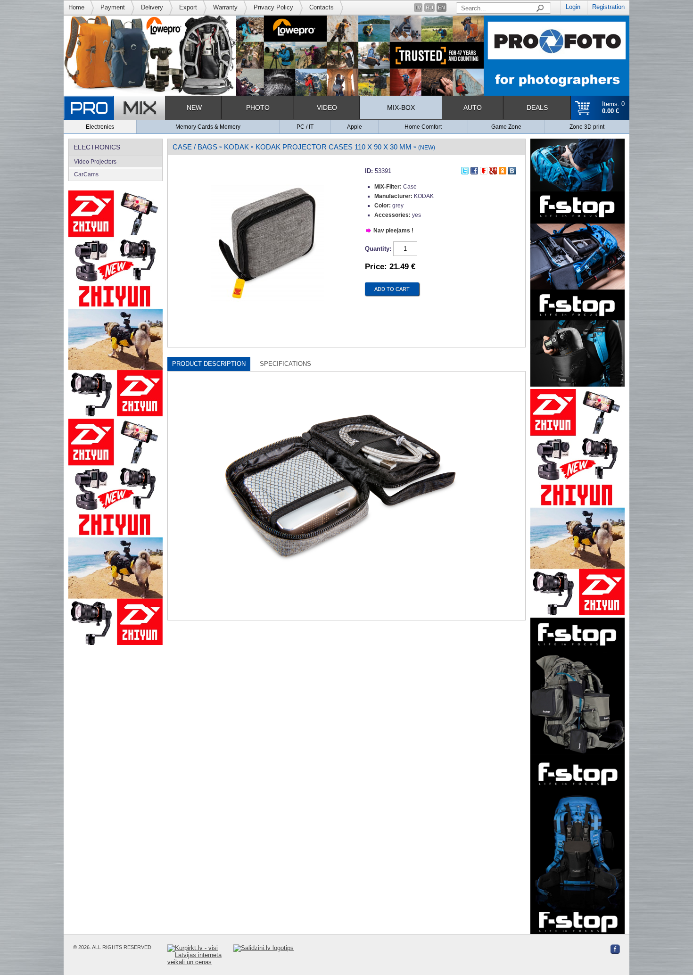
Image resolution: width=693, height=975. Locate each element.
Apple (354, 127)
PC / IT (305, 127)
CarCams (86, 174)
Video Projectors (95, 161)
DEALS (537, 107)
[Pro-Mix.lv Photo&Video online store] (114, 108)
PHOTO (258, 107)
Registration (608, 6)
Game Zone (506, 127)
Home (76, 7)
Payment (112, 7)
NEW (194, 107)
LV (418, 7)
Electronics (100, 127)
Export (188, 7)
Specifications (285, 363)
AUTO (472, 107)
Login (573, 6)
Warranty (225, 7)
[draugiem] (483, 169)
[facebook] (474, 169)
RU (429, 7)
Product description (209, 363)
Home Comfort (423, 127)
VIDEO (327, 107)
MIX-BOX (401, 107)
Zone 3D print (586, 127)
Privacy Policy (273, 7)
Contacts (321, 7)
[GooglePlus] (493, 169)
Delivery (152, 7)
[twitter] (465, 169)
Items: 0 (613, 107)
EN (441, 7)
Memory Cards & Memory (207, 127)
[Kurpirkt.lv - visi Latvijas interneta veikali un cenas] (200, 955)
